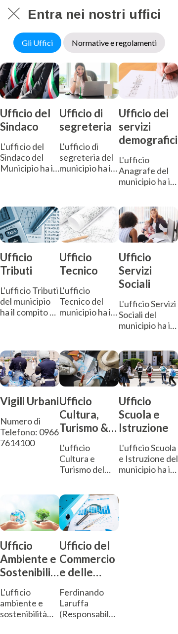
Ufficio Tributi (16, 263)
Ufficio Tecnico (78, 263)
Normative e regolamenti (114, 42)
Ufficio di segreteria (85, 119)
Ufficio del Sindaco (25, 119)
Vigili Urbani (29, 401)
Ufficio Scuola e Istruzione (144, 414)
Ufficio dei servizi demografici (148, 126)
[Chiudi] (14, 14)
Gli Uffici (37, 42)
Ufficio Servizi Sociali (135, 270)
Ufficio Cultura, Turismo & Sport (83, 414)
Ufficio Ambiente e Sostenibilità (28, 559)
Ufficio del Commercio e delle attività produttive (87, 559)
